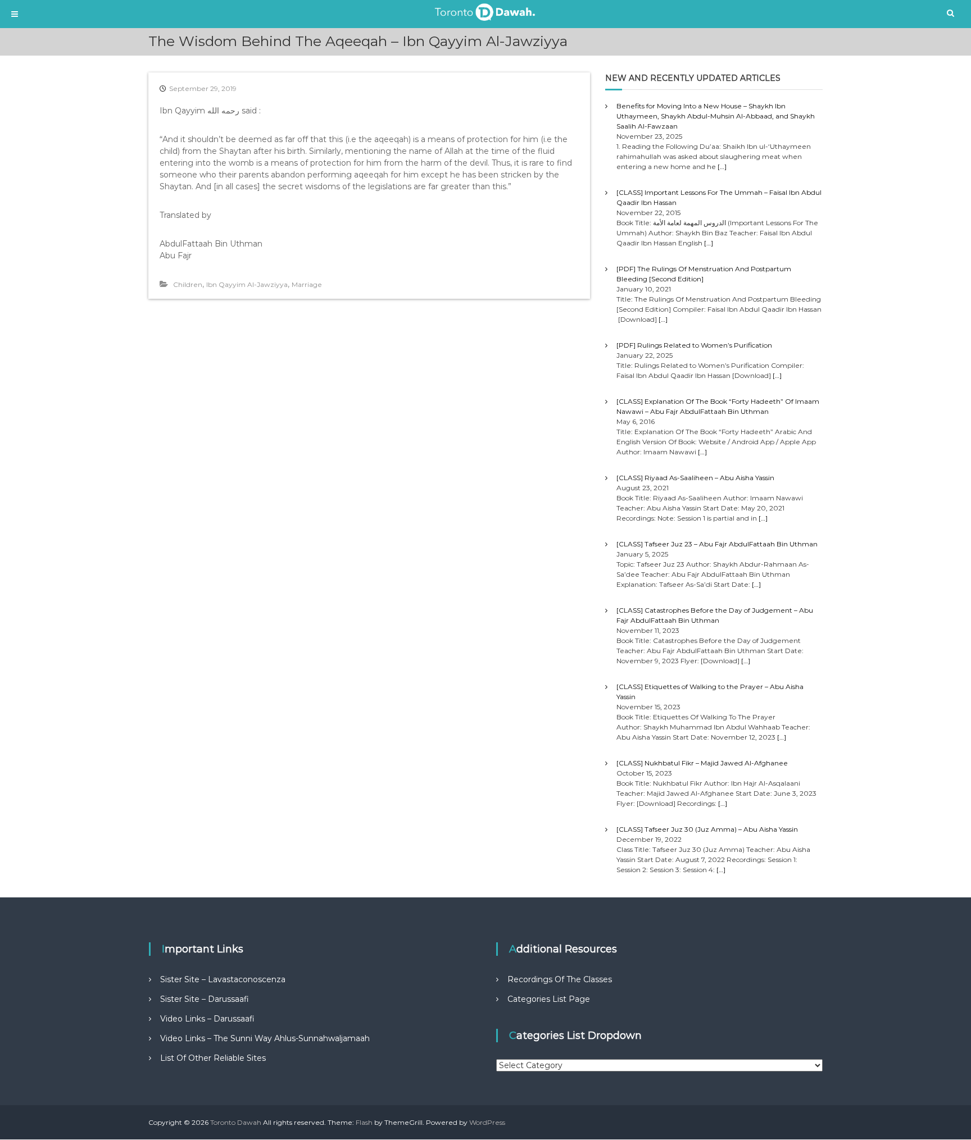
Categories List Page (548, 999)
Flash (364, 1122)
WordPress (487, 1122)
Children (187, 284)
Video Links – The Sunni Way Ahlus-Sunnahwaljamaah (265, 1038)
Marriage (307, 284)
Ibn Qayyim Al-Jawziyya (247, 284)
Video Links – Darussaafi (207, 1019)
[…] (722, 166)
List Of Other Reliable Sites (213, 1058)
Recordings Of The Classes (559, 979)
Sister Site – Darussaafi (204, 999)
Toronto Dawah (235, 1122)
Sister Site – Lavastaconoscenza (222, 979)
